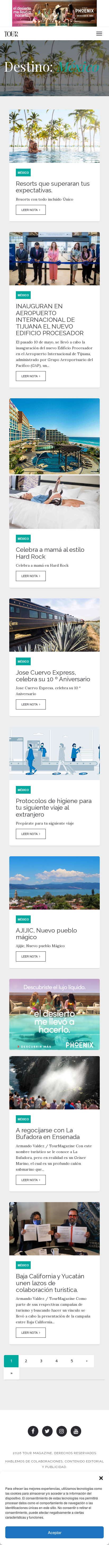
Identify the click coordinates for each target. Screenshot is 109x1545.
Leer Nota (30, 210)
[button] (101, 1478)
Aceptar (54, 1532)
